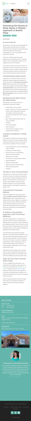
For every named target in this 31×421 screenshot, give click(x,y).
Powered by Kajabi (15, 417)
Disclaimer (6, 407)
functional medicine (6, 35)
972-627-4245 (10, 307)
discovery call (18, 268)
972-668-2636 (10, 305)
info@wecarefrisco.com (7, 312)
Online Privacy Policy (16, 407)
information (14, 35)
